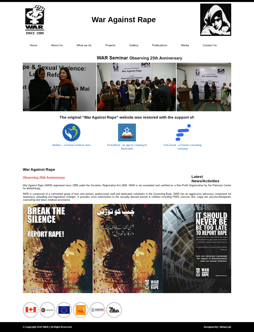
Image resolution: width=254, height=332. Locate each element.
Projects (110, 45)
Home (33, 45)
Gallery (133, 45)
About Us (57, 45)
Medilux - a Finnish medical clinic (71, 145)
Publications (159, 45)
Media (185, 45)
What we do (84, 45)
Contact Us (210, 45)
